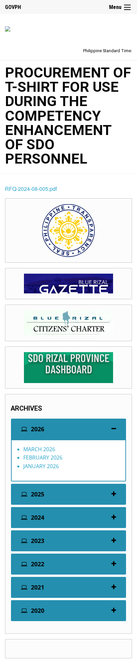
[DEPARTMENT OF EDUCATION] (7, 27)
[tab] (68, 429)
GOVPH (13, 7)
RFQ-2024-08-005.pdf (31, 189)
